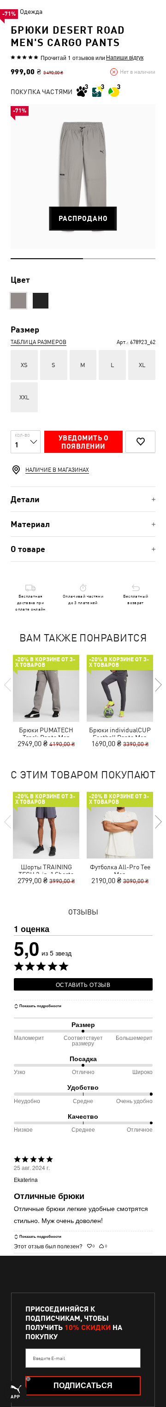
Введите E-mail (49, 1358)
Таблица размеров (38, 342)
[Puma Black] (40, 300)
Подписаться (83, 1385)
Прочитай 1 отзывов (67, 57)
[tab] (83, 499)
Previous (8, 685)
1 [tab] (47, 258)
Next (157, 685)
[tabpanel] (83, 176)
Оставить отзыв (83, 984)
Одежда (31, 11)
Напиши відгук (124, 57)
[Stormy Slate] (18, 300)
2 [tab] (119, 258)
